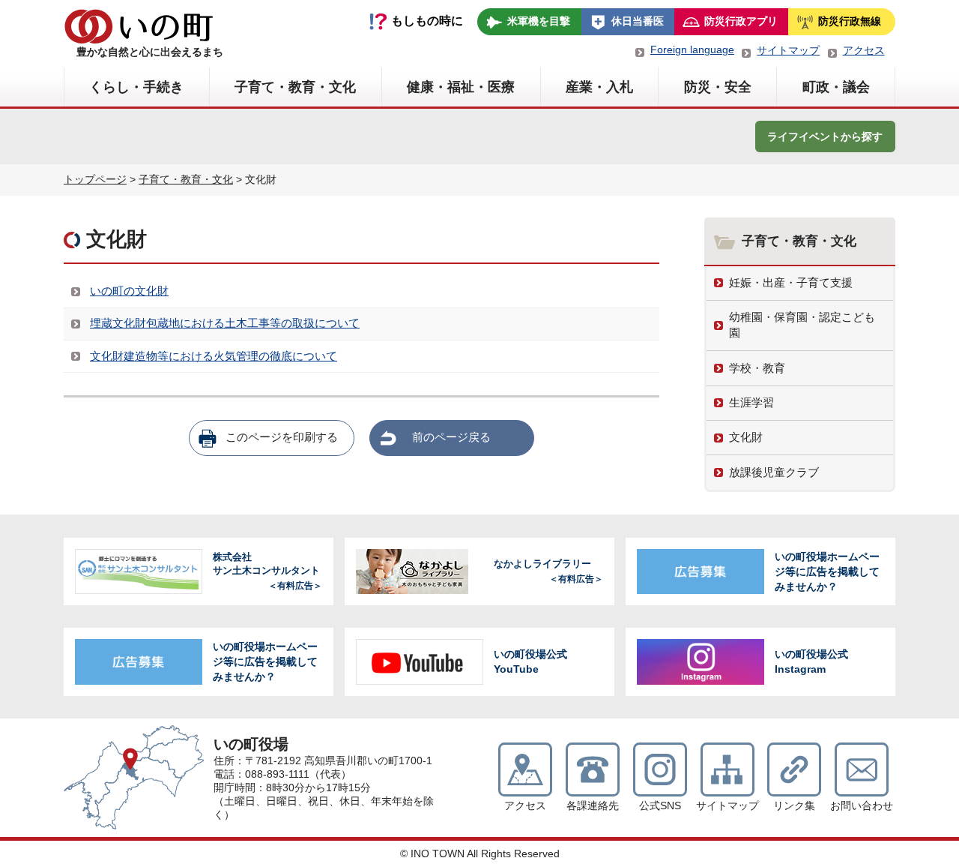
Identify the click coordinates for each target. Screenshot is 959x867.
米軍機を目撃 (538, 21)
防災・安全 (717, 87)
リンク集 (794, 806)
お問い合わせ (861, 806)
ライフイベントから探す (825, 136)
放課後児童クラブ (774, 472)
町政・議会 (836, 87)
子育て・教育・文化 (295, 87)
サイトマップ (788, 50)
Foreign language (692, 50)
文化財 (746, 436)
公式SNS (660, 806)
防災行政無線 (849, 21)
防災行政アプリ (741, 21)
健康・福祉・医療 (461, 87)
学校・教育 (757, 368)
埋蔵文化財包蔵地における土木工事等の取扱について (225, 322)
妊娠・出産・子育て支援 (791, 282)
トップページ (95, 179)
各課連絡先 (592, 806)
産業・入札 (599, 87)
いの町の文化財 (129, 290)
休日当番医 (637, 21)
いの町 (139, 26)
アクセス (864, 50)
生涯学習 (751, 402)
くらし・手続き (136, 87)
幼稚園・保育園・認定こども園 (802, 324)
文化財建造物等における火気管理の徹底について (213, 356)
